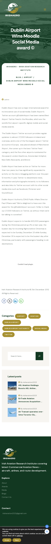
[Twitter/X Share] (9, 301)
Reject (17, 540)
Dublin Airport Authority (17, 328)
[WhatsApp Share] (21, 301)
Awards (5, 486)
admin (6, 100)
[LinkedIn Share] (15, 301)
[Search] (39, 356)
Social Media (41, 328)
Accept (7, 540)
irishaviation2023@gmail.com (15, 513)
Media (4, 490)
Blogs (4, 493)
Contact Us (6, 497)
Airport (21, 316)
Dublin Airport (12, 322)
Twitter (8, 335)
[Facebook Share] (4, 301)
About (4, 483)
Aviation (34, 316)
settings (20, 536)
